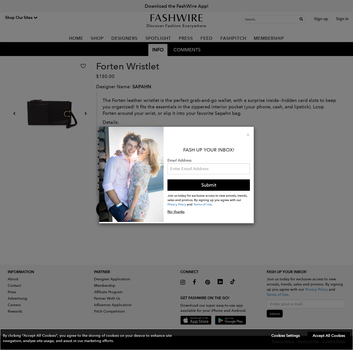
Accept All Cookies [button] (329, 335)
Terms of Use (202, 204)
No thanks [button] (176, 211)
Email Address (179, 160)
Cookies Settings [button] (285, 335)
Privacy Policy (176, 204)
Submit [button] (208, 185)
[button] (176, 339)
